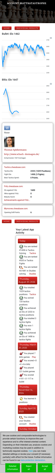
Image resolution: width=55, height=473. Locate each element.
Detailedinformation (12, 467)
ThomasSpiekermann (15, 150)
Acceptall (45, 467)
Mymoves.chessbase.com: (16, 208)
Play (33, 357)
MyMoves (31, 405)
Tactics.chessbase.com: (15, 167)
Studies (32, 274)
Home (7, 28)
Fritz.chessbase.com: (13, 186)
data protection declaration (33, 460)
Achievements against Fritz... (17, 200)
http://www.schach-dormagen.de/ (21, 154)
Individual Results (27, 28)
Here (31, 451)
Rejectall (28, 467)
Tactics (32, 253)
